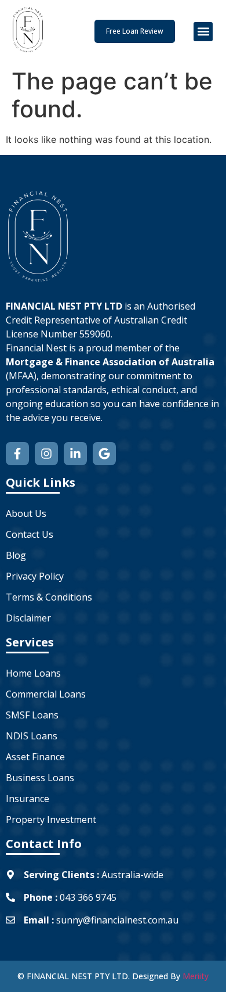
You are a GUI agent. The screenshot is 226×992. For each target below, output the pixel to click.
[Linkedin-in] (75, 453)
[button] (203, 31)
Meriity (196, 976)
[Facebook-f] (17, 453)
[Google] (104, 453)
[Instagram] (46, 453)
